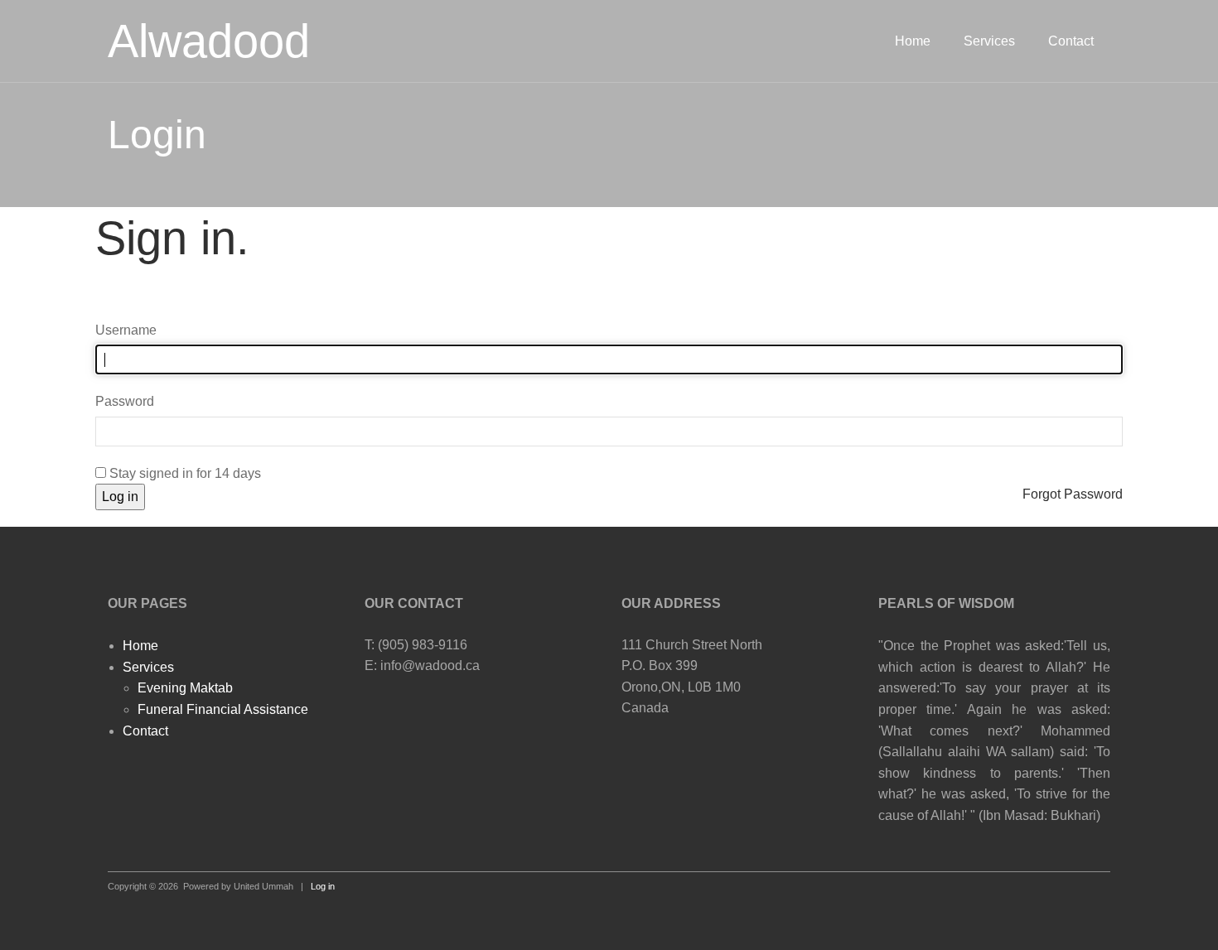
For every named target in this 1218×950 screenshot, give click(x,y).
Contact (1071, 41)
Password (124, 401)
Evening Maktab (185, 688)
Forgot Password (1072, 494)
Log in (120, 496)
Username (126, 330)
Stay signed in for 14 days (183, 473)
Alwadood (209, 41)
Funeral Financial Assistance (223, 709)
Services (989, 41)
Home (912, 41)
